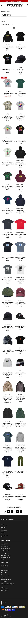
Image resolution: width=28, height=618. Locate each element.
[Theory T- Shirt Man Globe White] (20, 269)
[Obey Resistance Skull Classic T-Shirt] (8, 200)
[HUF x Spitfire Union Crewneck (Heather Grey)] (8, 362)
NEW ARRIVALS (4, 523)
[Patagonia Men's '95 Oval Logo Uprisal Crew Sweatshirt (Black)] (8, 413)
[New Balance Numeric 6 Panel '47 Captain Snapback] (8, 486)
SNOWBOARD (4, 526)
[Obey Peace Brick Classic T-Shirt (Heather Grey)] (20, 106)
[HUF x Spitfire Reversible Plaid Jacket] (8, 340)
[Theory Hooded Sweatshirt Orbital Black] (20, 152)
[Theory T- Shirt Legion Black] (8, 224)
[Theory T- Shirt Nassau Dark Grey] (20, 247)
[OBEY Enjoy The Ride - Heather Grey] (8, 83)
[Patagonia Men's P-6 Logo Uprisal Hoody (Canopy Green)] (20, 413)
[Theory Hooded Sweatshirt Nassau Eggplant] (20, 176)
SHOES (2, 529)
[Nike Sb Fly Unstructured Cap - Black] (20, 59)
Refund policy (4, 590)
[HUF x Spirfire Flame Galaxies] (20, 340)
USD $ (4, 603)
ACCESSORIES (4, 530)
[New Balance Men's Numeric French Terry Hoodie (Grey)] (20, 437)
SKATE (2, 524)
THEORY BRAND (4, 535)
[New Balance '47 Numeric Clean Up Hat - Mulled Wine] (20, 292)
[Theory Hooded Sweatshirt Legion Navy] (20, 200)
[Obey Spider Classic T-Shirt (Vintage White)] (8, 152)
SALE (2, 536)
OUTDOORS (3, 532)
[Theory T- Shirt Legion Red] (20, 224)
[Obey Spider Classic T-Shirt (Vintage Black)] (8, 176)
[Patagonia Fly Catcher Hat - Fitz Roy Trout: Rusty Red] (20, 486)
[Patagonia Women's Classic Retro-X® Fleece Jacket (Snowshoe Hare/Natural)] (8, 386)
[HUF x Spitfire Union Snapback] (20, 316)
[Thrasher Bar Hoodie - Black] (8, 37)
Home (2, 11)
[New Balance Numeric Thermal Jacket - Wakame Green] (8, 292)
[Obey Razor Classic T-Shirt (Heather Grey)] (8, 130)
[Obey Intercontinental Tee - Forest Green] (20, 83)
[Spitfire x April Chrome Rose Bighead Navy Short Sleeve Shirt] (8, 461)
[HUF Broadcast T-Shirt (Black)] (8, 59)
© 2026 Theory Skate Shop (6, 616)
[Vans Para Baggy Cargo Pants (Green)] (20, 461)
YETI (2, 533)
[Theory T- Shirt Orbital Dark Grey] (8, 269)
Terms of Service (4, 589)
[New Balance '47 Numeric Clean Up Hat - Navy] (8, 316)
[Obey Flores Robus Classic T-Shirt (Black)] (20, 130)
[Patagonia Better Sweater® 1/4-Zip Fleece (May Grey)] (20, 386)
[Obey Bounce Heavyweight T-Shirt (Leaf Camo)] (8, 106)
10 (17, 511)
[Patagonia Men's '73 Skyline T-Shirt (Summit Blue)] (8, 437)
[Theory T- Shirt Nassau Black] (8, 247)
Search (2, 587)
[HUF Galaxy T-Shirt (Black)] (20, 37)
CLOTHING (3, 527)
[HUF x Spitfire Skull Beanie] (20, 362)
